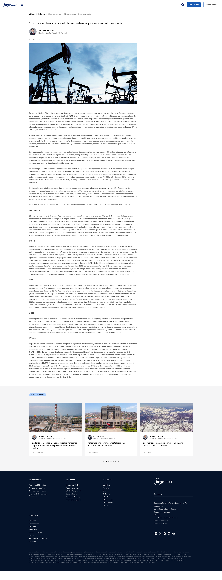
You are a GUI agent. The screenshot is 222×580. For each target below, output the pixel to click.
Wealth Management (73, 491)
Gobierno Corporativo (37, 491)
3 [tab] (110, 461)
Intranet (157, 515)
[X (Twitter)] (160, 533)
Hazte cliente (194, 5)
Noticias (106, 488)
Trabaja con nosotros (162, 512)
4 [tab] (112, 461)
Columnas (41, 14)
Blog (104, 491)
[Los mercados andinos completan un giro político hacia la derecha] (166, 429)
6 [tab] (116, 461)
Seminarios (33, 529)
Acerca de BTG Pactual (37, 485)
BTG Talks (32, 527)
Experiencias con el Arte (38, 538)
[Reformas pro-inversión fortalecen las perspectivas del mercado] (111, 429)
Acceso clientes (211, 5)
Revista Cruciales (35, 532)
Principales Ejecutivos (37, 488)
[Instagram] (169, 533)
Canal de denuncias (161, 521)
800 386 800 (158, 506)
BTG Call (106, 497)
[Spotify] (165, 533)
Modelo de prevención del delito (166, 518)
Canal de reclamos (161, 524)
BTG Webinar (108, 503)
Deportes (32, 541)
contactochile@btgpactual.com (165, 509)
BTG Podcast (108, 500)
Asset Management (73, 488)
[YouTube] (174, 533)
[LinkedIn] (156, 533)
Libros (31, 535)
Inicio (33, 14)
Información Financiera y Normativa (38, 495)
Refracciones (34, 524)
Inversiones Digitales (73, 500)
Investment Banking (73, 485)
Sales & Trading (71, 494)
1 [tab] (106, 461)
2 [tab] (108, 461)
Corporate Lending (73, 497)
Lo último (106, 485)
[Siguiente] (118, 461)
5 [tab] (114, 461)
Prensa (105, 506)
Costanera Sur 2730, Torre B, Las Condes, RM (170, 503)
